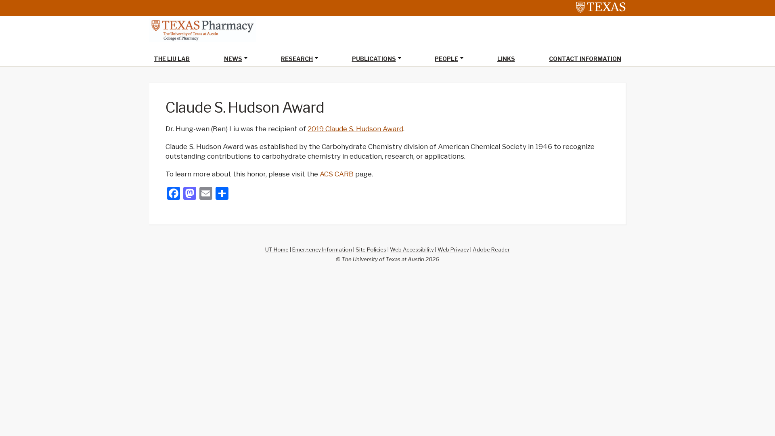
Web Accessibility (412, 249)
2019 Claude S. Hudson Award (355, 129)
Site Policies (371, 249)
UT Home (277, 249)
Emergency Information (322, 249)
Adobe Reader (491, 249)
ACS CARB (337, 174)
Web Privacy (453, 249)
